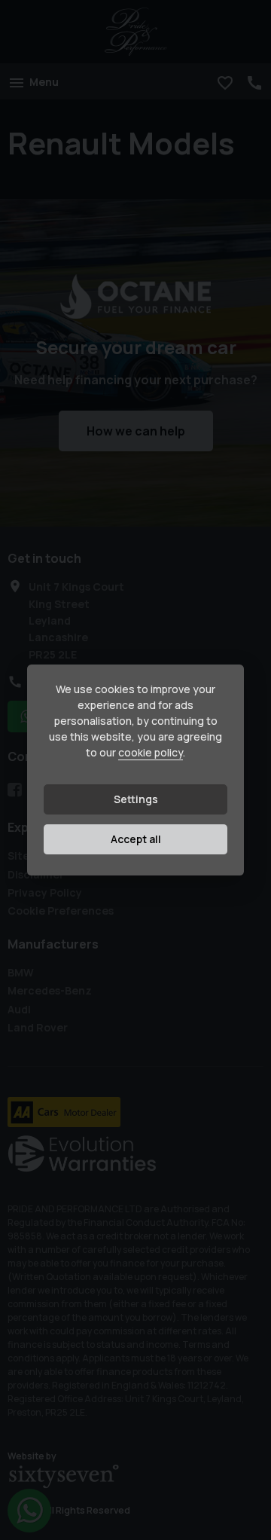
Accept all (136, 840)
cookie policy (150, 753)
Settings (136, 800)
